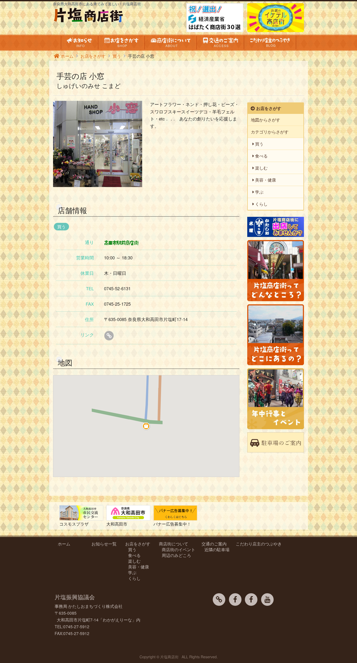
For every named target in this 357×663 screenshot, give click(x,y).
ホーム (67, 56)
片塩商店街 (169, 656)
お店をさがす (93, 56)
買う (117, 56)
